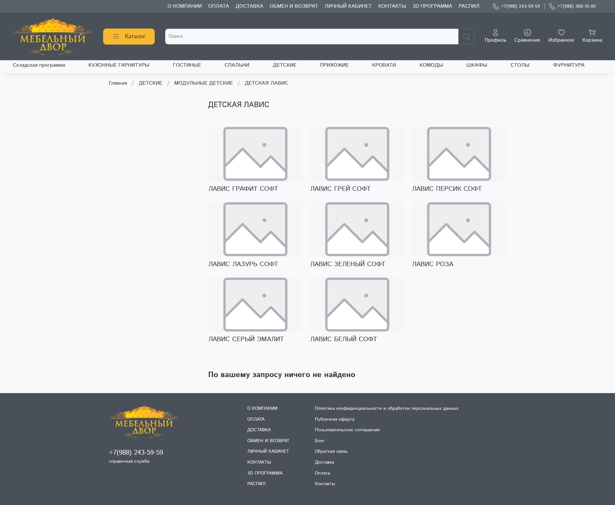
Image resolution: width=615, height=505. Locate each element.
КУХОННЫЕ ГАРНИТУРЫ (118, 65)
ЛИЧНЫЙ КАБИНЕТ (348, 6)
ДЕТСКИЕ (285, 65)
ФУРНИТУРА (569, 65)
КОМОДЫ (431, 65)
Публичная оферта (334, 419)
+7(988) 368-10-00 (576, 6)
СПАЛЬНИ (237, 65)
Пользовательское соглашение (347, 430)
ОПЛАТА (218, 6)
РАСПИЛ (469, 6)
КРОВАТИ (384, 65)
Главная (118, 83)
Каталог (135, 36)
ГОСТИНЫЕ (187, 65)
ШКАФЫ (476, 65)
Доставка (324, 462)
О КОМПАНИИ (185, 6)
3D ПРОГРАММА (432, 6)
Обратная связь (331, 451)
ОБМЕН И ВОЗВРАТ (294, 6)
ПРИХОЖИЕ (334, 65)
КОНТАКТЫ (392, 6)
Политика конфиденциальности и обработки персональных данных (386, 408)
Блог (320, 441)
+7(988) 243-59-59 (520, 6)
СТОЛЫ (520, 65)
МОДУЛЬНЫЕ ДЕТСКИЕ (203, 83)
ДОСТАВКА (249, 6)
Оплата (322, 473)
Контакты (325, 484)
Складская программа (39, 65)
